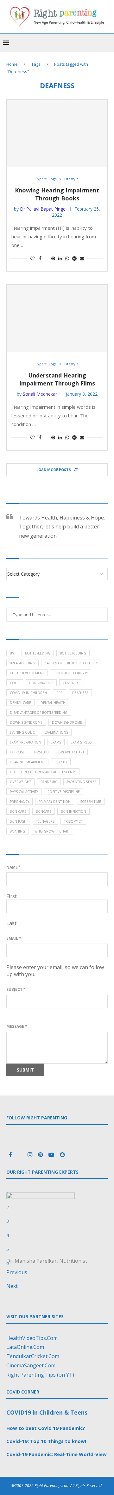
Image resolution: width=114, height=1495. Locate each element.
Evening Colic (22, 732)
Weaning (17, 831)
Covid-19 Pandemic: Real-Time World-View (56, 1454)
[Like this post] (32, 258)
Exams (56, 742)
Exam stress (81, 742)
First (11, 896)
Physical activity (24, 791)
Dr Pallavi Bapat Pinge (43, 209)
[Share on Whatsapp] (67, 258)
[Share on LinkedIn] (60, 258)
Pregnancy (19, 801)
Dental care (20, 702)
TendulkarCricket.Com (32, 1356)
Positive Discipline (64, 791)
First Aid (41, 752)
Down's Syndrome (26, 722)
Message (16, 1026)
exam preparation (25, 742)
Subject (16, 989)
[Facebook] (10, 1154)
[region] (57, 1240)
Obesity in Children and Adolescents (43, 772)
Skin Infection (73, 811)
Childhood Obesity (71, 673)
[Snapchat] (62, 1154)
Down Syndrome (67, 722)
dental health (53, 702)
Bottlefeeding (37, 653)
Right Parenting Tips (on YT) (40, 1374)
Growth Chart (71, 752)
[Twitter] (20, 1154)
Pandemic (49, 782)
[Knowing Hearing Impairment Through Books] (57, 133)
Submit (25, 1070)
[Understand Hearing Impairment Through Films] (57, 318)
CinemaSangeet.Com (30, 1365)
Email (13, 938)
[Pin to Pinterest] (53, 258)
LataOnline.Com (25, 1346)
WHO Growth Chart (52, 831)
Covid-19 (70, 683)
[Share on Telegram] (74, 258)
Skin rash (18, 821)
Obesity (60, 762)
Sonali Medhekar (40, 394)
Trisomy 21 (73, 821)
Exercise (17, 752)
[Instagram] (30, 1154)
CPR (59, 693)
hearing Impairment (27, 762)
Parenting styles (81, 782)
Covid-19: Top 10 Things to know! (46, 1441)
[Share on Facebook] (40, 258)
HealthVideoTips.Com (32, 1338)
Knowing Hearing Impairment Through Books (57, 194)
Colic (15, 683)
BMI (13, 653)
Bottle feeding (73, 653)
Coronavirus (41, 683)
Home (12, 64)
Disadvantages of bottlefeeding (38, 712)
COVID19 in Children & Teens (46, 1412)
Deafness (80, 693)
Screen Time (90, 801)
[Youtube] (52, 1154)
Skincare (43, 811)
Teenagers (45, 821)
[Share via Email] (82, 258)
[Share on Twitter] (46, 258)
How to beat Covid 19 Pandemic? (45, 1428)
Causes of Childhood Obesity (71, 663)
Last (11, 923)
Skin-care (18, 811)
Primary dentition (55, 801)
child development (27, 673)
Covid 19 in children (28, 693)
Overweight (20, 782)
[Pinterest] (41, 1154)
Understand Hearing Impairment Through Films (57, 379)
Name (13, 867)
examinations (56, 732)
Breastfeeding (22, 663)
